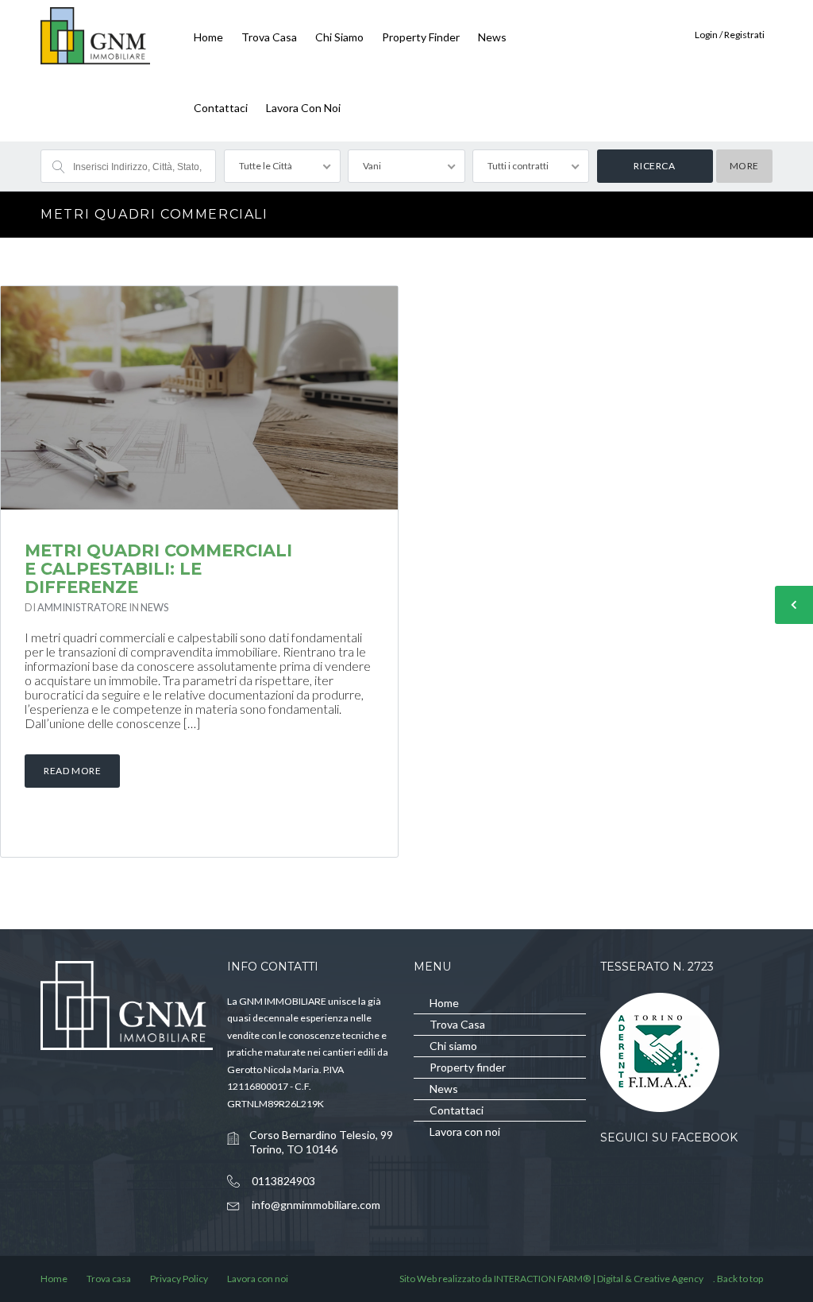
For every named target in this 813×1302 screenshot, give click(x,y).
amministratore (82, 607)
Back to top (740, 1279)
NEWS (154, 607)
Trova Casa (269, 37)
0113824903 (283, 1181)
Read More (72, 771)
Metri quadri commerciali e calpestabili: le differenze (158, 569)
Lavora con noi (303, 107)
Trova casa (109, 1279)
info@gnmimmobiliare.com (316, 1204)
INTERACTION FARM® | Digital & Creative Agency (598, 1279)
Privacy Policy (179, 1279)
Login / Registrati (730, 35)
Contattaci (221, 107)
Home (208, 37)
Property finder (421, 37)
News (492, 37)
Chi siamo (339, 37)
